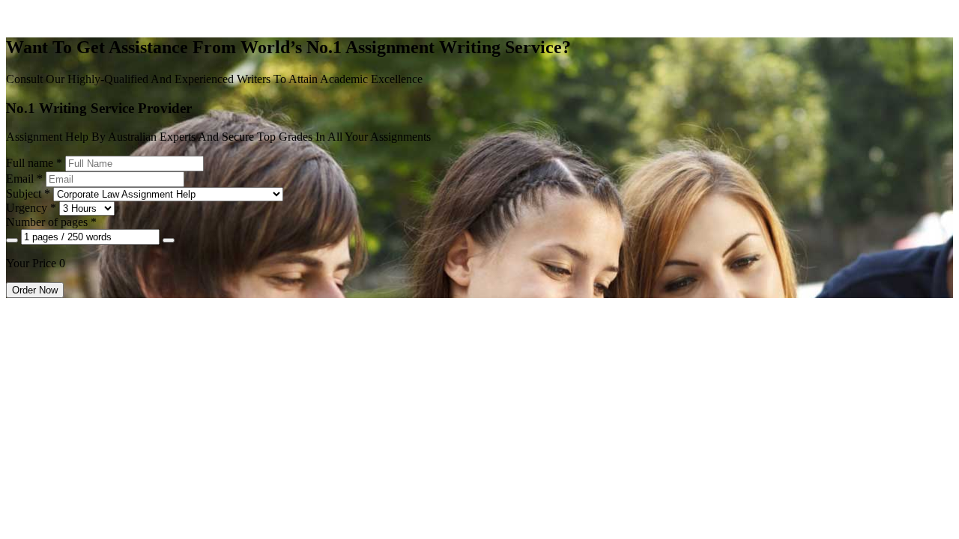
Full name (34, 162)
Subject (28, 193)
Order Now (35, 290)
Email (24, 178)
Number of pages (51, 222)
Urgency (31, 207)
